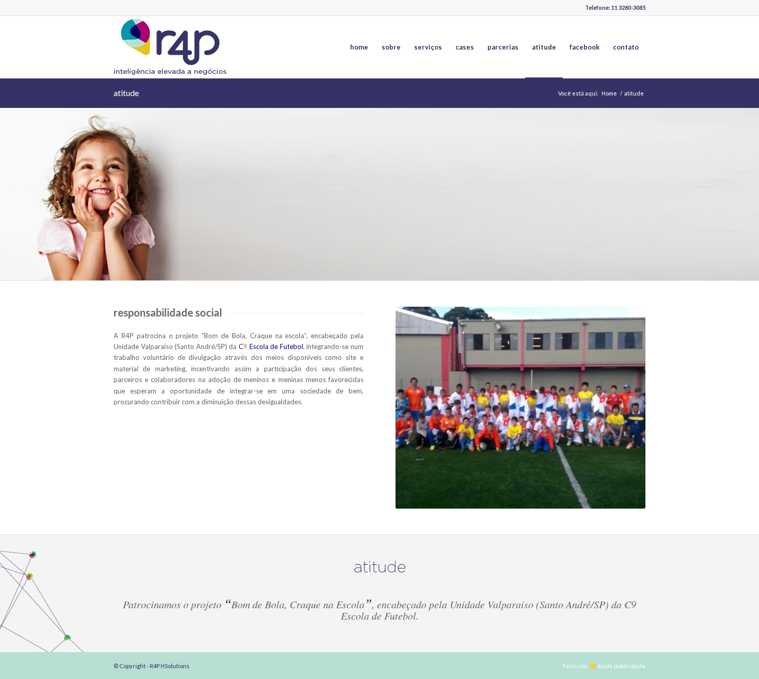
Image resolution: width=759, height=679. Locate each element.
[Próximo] (622, 407)
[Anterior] (418, 407)
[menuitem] (359, 47)
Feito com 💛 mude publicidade (604, 665)
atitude (126, 93)
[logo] (170, 47)
